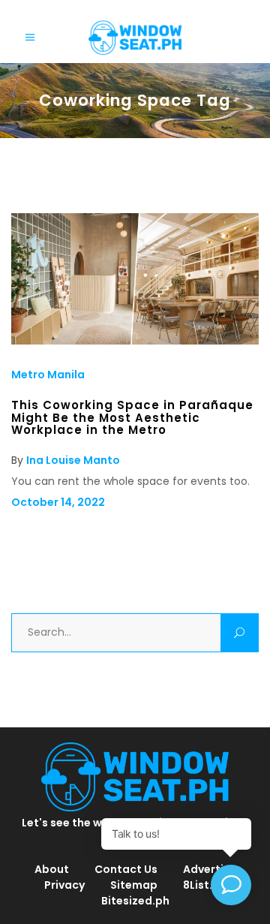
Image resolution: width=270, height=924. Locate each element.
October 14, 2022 (58, 502)
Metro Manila (48, 374)
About (51, 869)
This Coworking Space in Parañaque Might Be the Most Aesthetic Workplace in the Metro (132, 417)
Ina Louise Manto (73, 460)
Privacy (64, 884)
